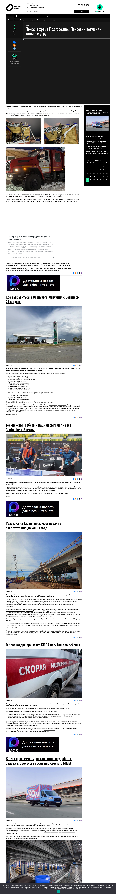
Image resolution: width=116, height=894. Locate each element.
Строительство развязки (67, 631)
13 (97, 173)
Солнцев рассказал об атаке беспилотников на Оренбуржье (95, 137)
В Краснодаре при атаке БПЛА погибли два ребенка (43, 644)
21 (100, 176)
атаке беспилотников (69, 728)
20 (97, 176)
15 (103, 173)
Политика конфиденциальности (91, 888)
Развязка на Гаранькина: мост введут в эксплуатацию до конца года (34, 525)
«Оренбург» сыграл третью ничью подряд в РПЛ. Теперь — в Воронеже (96, 142)
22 (103, 176)
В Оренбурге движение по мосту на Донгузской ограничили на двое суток (97, 152)
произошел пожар (49, 730)
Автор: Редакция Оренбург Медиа (14, 62)
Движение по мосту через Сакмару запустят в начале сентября (96, 147)
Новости (16, 19)
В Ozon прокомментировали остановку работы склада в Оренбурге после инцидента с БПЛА (39, 761)
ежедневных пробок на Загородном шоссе (26, 633)
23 (107, 176)
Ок (58, 891)
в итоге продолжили (58, 614)
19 (94, 176)
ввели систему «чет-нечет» (57, 405)
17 (87, 176)
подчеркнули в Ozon (30, 838)
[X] (79, 273)
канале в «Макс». (65, 708)
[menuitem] (10, 16)
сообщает (44, 487)
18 (90, 176)
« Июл (87, 160)
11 (90, 173)
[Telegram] (14, 48)
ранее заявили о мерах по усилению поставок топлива (60, 408)
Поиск (81, 11)
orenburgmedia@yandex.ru (37, 7)
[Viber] (81, 273)
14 (100, 173)
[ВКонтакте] (14, 42)
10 (87, 173)
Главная (10, 19)
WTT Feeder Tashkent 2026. (59, 493)
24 (87, 179)
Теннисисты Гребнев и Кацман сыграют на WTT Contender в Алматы (40, 427)
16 (107, 173)
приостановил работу (42, 731)
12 (94, 173)
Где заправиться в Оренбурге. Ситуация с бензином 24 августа (43, 299)
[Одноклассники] (14, 45)
